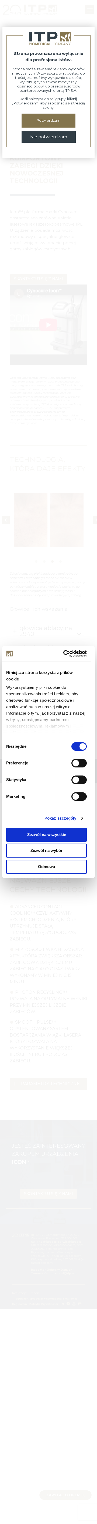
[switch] (79, 763)
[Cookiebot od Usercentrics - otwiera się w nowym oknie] (65, 653)
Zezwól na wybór (46, 850)
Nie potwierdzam (48, 136)
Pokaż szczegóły (60, 818)
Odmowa (46, 866)
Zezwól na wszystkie (46, 834)
